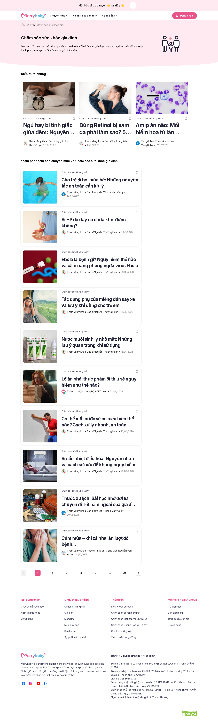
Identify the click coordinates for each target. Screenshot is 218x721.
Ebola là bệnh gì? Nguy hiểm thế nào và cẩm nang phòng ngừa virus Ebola (99, 262)
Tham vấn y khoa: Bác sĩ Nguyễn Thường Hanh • (94, 232)
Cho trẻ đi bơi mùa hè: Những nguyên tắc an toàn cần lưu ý (99, 183)
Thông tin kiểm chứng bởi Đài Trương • (88, 391)
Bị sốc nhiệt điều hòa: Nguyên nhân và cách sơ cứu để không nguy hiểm (98, 461)
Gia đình (30, 24)
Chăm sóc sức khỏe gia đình (53, 24)
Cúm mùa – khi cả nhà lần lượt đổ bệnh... (94, 541)
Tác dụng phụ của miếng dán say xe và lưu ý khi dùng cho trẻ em (98, 302)
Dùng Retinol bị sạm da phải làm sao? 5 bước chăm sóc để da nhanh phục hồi (104, 129)
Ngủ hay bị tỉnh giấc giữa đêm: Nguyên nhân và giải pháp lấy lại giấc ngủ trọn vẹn (48, 129)
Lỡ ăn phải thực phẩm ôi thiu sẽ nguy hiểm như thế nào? (98, 382)
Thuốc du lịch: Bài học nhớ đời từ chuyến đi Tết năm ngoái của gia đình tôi (99, 502)
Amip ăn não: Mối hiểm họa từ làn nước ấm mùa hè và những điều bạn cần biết (160, 129)
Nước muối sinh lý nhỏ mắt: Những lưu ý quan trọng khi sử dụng (96, 342)
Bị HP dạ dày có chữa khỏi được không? (93, 222)
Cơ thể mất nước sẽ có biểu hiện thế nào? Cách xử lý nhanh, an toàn (97, 421)
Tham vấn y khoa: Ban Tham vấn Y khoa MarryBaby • (96, 192)
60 (124, 572)
